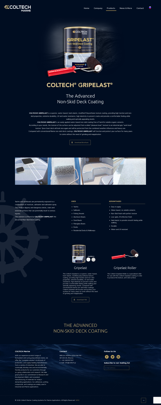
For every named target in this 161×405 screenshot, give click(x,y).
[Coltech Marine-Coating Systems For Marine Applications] (17, 8)
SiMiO (77, 400)
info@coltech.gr (70, 363)
